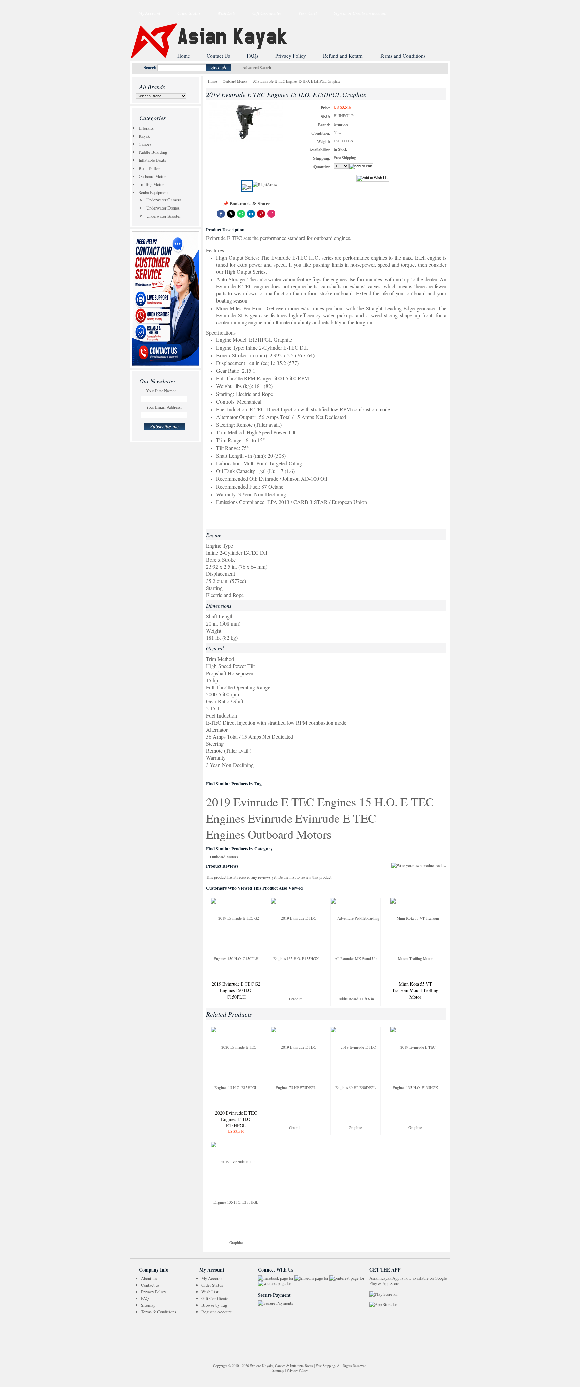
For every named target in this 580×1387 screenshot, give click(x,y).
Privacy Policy (153, 1292)
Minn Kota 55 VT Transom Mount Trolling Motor (415, 990)
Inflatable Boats (152, 160)
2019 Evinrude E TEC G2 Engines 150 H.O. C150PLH (236, 990)
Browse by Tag (214, 1305)
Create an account (370, 13)
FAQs (145, 1298)
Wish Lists (226, 13)
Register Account (216, 1312)
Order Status (188, 13)
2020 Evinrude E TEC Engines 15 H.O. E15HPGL (236, 1119)
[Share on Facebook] (221, 214)
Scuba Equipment (154, 192)
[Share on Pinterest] (261, 214)
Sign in (340, 13)
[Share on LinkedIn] (251, 214)
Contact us (150, 1285)
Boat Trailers (150, 168)
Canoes (145, 144)
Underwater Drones (163, 208)
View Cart (307, 13)
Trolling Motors (152, 184)
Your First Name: (161, 391)
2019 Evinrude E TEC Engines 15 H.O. (302, 802)
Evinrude (270, 818)
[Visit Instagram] (271, 214)
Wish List (210, 1292)
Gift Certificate (214, 1298)
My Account (149, 13)
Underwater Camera (163, 200)
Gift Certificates (267, 13)
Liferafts (146, 128)
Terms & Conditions (158, 1312)
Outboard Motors (153, 176)
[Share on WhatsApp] (241, 214)
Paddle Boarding (153, 152)
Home (212, 81)
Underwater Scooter (163, 216)
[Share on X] (231, 214)
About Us (149, 1278)
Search (150, 67)
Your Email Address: (164, 407)
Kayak (144, 136)
